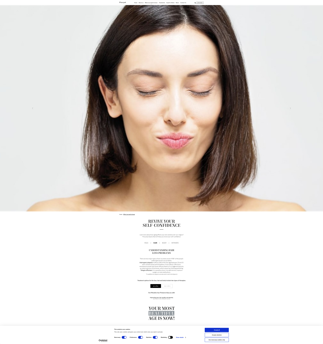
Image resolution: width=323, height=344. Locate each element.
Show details (180, 337)
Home (135, 2)
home (120, 214)
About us (141, 2)
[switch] (140, 337)
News (177, 2)
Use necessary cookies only (217, 340)
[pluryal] (122, 3)
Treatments (162, 2)
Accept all (217, 330)
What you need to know (151, 2)
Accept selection (217, 335)
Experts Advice (170, 2)
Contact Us (183, 2)
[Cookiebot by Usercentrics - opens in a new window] (103, 340)
